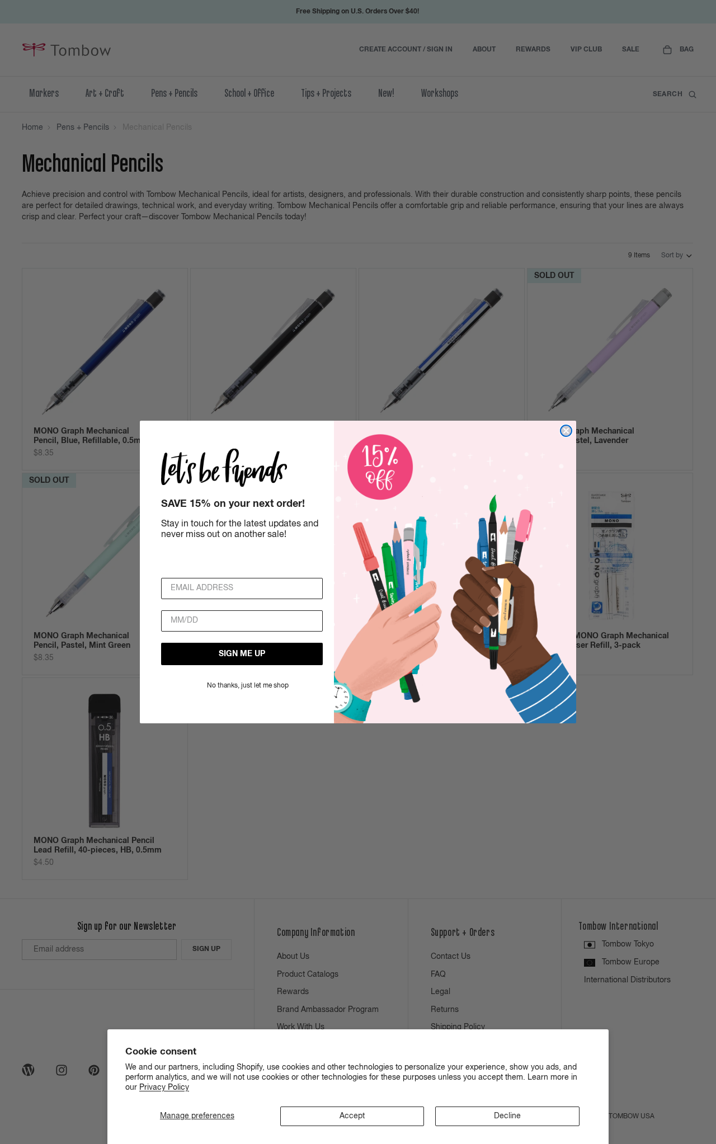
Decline (507, 1116)
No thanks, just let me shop (248, 685)
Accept (352, 1116)
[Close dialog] (566, 430)
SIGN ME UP (242, 654)
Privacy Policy (164, 1087)
